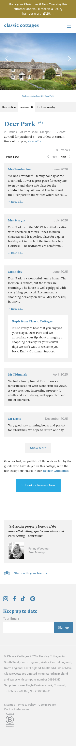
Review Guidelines (56, 471)
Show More (38, 448)
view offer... (36, 141)
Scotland (48, 668)
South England (29, 662)
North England (13, 668)
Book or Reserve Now (40, 485)
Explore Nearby (46, 107)
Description (9, 107)
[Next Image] (69, 58)
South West (11, 662)
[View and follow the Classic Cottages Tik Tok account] (23, 600)
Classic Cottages (18, 656)
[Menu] (69, 25)
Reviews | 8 (26, 107)
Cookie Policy (47, 704)
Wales (45, 662)
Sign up (63, 627)
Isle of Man (64, 668)
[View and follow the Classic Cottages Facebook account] (14, 600)
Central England (60, 662)
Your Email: (11, 618)
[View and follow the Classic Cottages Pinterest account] (32, 600)
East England (32, 668)
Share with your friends (30, 573)
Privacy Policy (27, 704)
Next (63, 156)
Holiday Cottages (50, 656)
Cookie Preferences (16, 709)
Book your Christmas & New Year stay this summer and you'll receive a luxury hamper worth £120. (38, 8)
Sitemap (9, 704)
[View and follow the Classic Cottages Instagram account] (5, 600)
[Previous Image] (7, 58)
